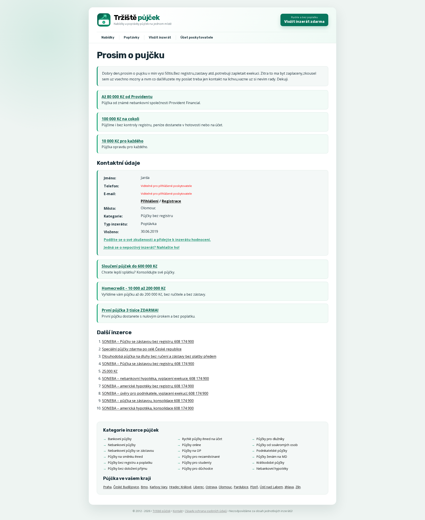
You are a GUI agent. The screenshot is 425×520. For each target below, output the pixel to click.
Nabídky (107, 37)
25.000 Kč (110, 371)
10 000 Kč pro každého (122, 141)
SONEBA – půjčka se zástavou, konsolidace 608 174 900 (148, 400)
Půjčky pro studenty (196, 462)
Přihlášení (149, 201)
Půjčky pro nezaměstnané (201, 456)
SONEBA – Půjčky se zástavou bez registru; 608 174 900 (148, 341)
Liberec (198, 487)
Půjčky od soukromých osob (277, 445)
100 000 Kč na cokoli (120, 118)
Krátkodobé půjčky (270, 462)
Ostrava (211, 487)
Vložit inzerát (160, 37)
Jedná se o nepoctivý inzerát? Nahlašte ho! (142, 247)
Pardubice (241, 487)
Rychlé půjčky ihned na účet (202, 439)
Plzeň (254, 487)
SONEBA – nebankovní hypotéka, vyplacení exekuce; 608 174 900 (155, 378)
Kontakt (178, 511)
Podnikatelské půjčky (271, 450)
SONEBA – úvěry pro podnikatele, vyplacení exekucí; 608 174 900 (155, 393)
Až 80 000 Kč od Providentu (127, 96)
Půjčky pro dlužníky (270, 439)
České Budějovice (126, 487)
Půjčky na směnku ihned (125, 456)
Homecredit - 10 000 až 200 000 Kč (134, 288)
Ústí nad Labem (271, 487)
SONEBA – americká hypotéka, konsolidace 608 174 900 (148, 408)
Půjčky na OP (191, 450)
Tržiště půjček (161, 511)
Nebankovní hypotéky (272, 468)
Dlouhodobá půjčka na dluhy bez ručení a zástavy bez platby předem (159, 356)
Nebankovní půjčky (121, 445)
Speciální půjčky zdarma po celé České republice (142, 349)
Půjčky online (191, 445)
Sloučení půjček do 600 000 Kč (129, 266)
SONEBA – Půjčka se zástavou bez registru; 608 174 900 (148, 363)
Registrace (171, 201)
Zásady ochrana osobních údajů (206, 511)
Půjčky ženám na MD (271, 456)
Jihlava (289, 487)
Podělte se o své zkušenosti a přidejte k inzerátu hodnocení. (157, 239)
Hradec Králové (180, 487)
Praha (107, 487)
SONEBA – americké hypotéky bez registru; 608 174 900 (148, 386)
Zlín (298, 487)
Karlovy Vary (158, 487)
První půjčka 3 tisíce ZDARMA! (130, 310)
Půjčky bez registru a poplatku (130, 462)
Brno (144, 487)
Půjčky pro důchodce (197, 468)
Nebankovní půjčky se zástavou (131, 450)
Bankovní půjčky (119, 439)
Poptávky (131, 37)
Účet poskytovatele (196, 37)
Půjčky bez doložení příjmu (127, 468)
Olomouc (225, 487)
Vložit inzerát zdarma (304, 20)
